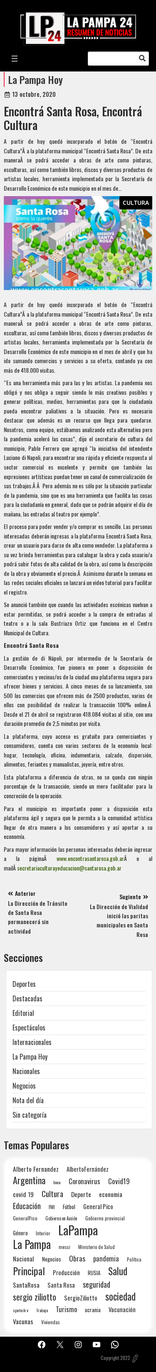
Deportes (24, 984)
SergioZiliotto (80, 1297)
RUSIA (94, 1273)
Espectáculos (28, 1028)
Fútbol (69, 1206)
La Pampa (32, 1244)
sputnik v (20, 1310)
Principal (29, 1271)
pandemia (106, 1259)
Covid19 (119, 1181)
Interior (43, 1233)
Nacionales (26, 1071)
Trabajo (42, 1310)
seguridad (96, 1284)
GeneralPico (25, 1218)
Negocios (24, 1086)
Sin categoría (29, 1115)
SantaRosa (26, 1284)
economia (110, 1194)
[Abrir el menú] (15, 59)
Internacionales (32, 1042)
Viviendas (50, 1321)
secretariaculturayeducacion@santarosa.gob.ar (69, 867)
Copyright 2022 (115, 1358)
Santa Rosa (61, 1285)
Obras (77, 1258)
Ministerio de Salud (96, 1247)
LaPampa (78, 1229)
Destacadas (27, 998)
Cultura (136, 203)
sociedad (120, 1296)
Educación (27, 1205)
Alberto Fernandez (36, 1169)
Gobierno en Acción (61, 1218)
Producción (66, 1272)
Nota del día (28, 1100)
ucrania (93, 1310)
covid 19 (23, 1194)
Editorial (23, 1013)
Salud (117, 1271)
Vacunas (23, 1321)
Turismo (66, 1309)
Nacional (23, 1258)
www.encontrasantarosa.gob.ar (90, 858)
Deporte (81, 1194)
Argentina (29, 1180)
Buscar (142, 59)
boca (57, 1182)
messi (64, 1246)
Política (134, 1259)
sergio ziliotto (34, 1297)
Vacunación (122, 1309)
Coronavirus (84, 1181)
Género (20, 1233)
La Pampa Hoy (35, 79)
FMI (52, 1206)
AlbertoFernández (88, 1169)
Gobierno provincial (105, 1218)
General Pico (98, 1206)
